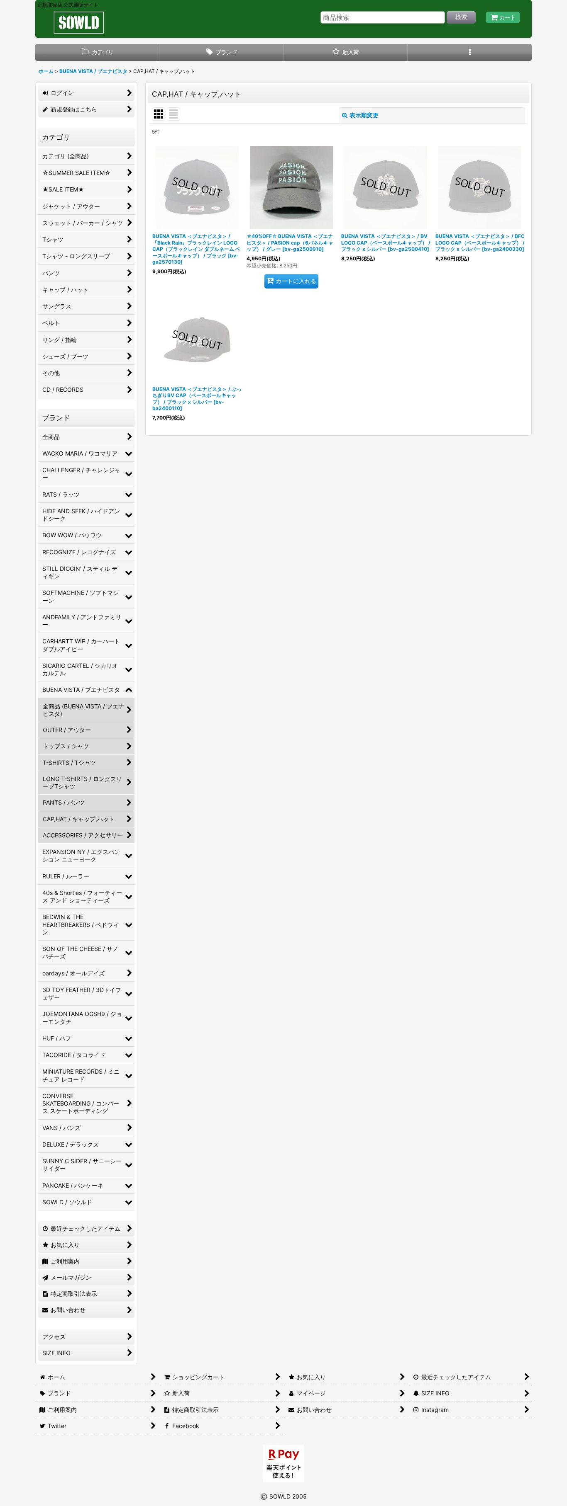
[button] (470, 52)
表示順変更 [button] (364, 115)
